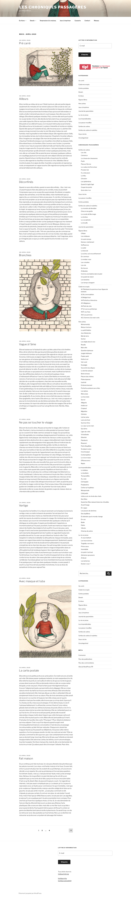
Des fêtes (84, 499)
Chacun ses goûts (87, 211)
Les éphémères (86, 181)
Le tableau (84, 470)
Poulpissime (85, 485)
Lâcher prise (85, 417)
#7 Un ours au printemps (89, 309)
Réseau (96, 20)
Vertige (23, 505)
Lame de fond (85, 420)
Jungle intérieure (86, 353)
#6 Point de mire (86, 306)
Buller (83, 522)
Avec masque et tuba (32, 581)
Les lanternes (85, 561)
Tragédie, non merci (87, 543)
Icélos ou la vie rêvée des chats (91, 496)
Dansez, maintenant (87, 242)
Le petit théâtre (86, 330)
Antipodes (84, 271)
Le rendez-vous (86, 259)
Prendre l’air (85, 170)
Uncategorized (83, 138)
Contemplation (86, 455)
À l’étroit (83, 558)
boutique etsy (62, 878)
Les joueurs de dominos (88, 511)
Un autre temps (86, 239)
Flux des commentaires (86, 663)
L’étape (83, 233)
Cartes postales (83, 88)
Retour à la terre (86, 327)
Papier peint (85, 356)
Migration (84, 411)
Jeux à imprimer (65, 20)
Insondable (84, 549)
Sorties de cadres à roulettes (87, 130)
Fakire (83, 525)
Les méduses (85, 236)
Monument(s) (85, 324)
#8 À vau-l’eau (85, 312)
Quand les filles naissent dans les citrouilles (95, 502)
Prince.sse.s (85, 546)
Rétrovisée (84, 394)
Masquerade (85, 490)
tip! (85, 67)
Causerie (78, 20)
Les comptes (85, 262)
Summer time (85, 423)
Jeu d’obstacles (86, 333)
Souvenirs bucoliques (88, 368)
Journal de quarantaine (85, 111)
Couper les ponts (86, 187)
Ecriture (22, 20)
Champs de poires (87, 531)
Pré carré (24, 43)
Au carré (81, 80)
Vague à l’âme (27, 344)
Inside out (84, 405)
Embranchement (86, 385)
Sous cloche (82, 134)
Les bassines (85, 280)
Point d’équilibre (86, 446)
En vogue (84, 508)
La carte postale (29, 670)
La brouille (84, 223)
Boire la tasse (85, 374)
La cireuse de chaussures (89, 158)
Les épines (84, 391)
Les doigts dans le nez (88, 342)
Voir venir (84, 362)
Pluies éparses (85, 379)
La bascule (84, 251)
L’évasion (84, 178)
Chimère (84, 414)
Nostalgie (84, 365)
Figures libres (82, 100)
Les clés (83, 152)
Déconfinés (26, 181)
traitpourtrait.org (63, 874)
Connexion (82, 655)
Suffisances (85, 245)
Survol (83, 400)
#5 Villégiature (85, 303)
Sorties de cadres (84, 126)
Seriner (83, 339)
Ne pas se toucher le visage (36, 422)
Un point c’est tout (87, 552)
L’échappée (84, 482)
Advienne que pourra (88, 555)
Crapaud (84, 408)
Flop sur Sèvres (86, 164)
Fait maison (26, 758)
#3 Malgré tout (86, 297)
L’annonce (84, 155)
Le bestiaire (85, 473)
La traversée (85, 397)
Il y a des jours (85, 173)
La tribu (83, 176)
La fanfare (84, 217)
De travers (84, 268)
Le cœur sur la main (87, 426)
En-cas (83, 519)
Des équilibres (85, 513)
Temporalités (85, 476)
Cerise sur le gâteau (87, 487)
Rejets (83, 463)
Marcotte (84, 347)
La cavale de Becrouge (88, 214)
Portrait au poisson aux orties (90, 388)
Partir (83, 161)
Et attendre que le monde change (92, 516)
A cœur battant (86, 538)
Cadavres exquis (83, 84)
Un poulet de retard (87, 277)
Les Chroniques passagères (52, 7)
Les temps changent (87, 282)
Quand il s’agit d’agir (87, 184)
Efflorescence (85, 460)
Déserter (84, 437)
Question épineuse (87, 350)
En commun (85, 256)
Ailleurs (23, 98)
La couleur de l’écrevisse (89, 167)
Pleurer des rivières (87, 376)
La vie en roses (86, 457)
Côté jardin (84, 493)
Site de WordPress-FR (85, 667)
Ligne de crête (85, 431)
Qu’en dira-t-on (86, 190)
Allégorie (84, 402)
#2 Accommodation (87, 294)
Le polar (83, 248)
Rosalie (83, 345)
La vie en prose (83, 115)
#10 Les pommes (86, 315)
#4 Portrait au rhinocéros (89, 300)
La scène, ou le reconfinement (91, 254)
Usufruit (83, 382)
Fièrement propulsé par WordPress (30, 893)
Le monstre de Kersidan (88, 208)
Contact (87, 20)
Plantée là (84, 440)
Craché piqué (85, 452)
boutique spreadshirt (64, 881)
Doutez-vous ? (85, 564)
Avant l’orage (85, 505)
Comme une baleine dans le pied (91, 274)
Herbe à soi (84, 359)
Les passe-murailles (84, 122)
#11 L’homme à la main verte (90, 317)
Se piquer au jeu (86, 449)
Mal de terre (85, 336)
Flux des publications (85, 659)
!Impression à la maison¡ (48, 20)
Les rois (83, 265)
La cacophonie (86, 220)
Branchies (25, 255)
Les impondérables (84, 119)
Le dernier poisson (87, 371)
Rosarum (84, 443)
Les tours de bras (86, 540)
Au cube (83, 479)
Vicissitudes (85, 434)
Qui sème (84, 429)
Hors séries (82, 103)
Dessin (32, 20)
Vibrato (83, 528)
